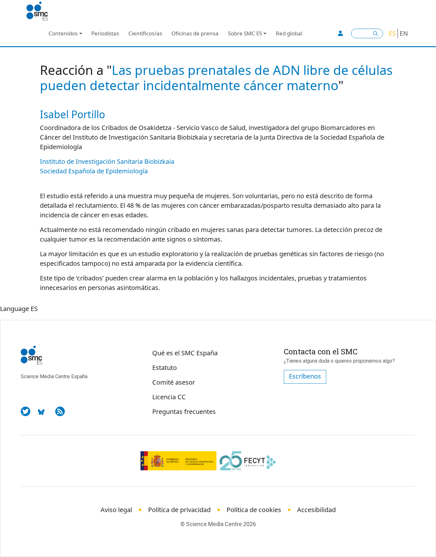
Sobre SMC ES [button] (245, 33)
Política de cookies (254, 509)
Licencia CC (169, 397)
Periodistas (105, 33)
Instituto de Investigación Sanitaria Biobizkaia (107, 161)
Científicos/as (145, 33)
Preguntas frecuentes (184, 411)
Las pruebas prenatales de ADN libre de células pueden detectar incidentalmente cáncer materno (216, 77)
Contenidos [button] (63, 33)
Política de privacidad (179, 509)
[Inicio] (39, 11)
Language (14, 308)
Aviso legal (116, 509)
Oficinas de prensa (195, 33)
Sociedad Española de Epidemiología (94, 171)
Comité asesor (173, 382)
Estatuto (164, 367)
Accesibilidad (316, 509)
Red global (289, 33)
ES (392, 33)
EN (404, 33)
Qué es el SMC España (185, 353)
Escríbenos (305, 376)
